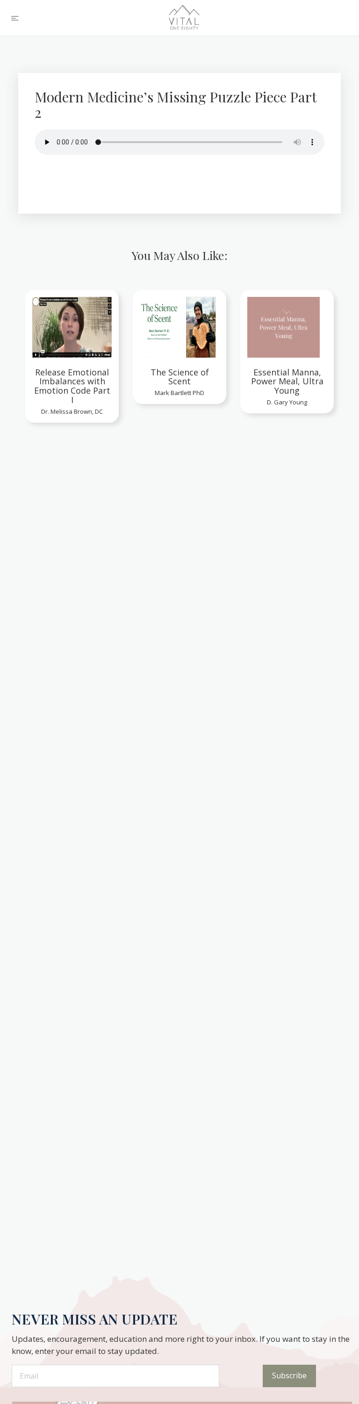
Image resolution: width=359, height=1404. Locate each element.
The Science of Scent (180, 377)
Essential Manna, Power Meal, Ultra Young (287, 382)
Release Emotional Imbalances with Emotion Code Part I (72, 386)
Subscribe (289, 1375)
